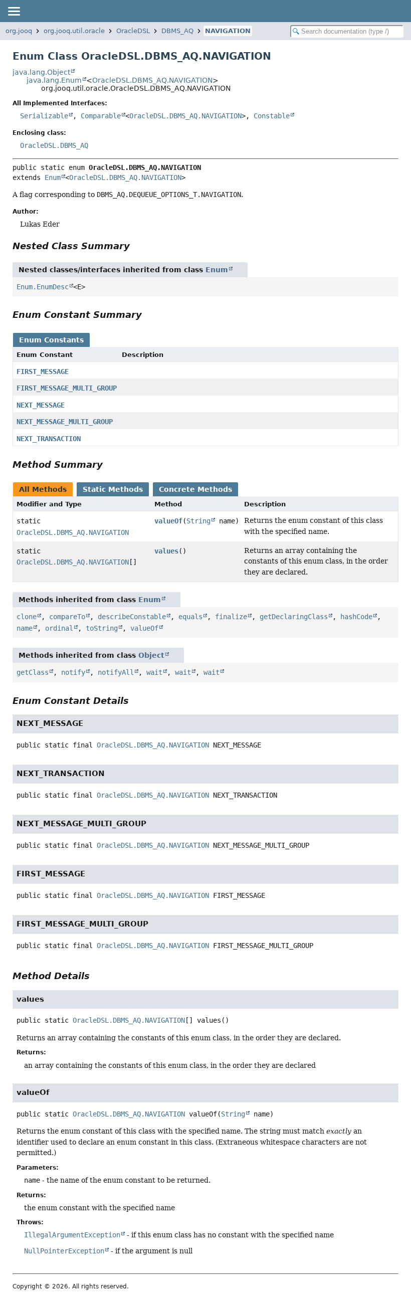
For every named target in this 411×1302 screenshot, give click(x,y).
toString (102, 628)
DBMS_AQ (177, 31)
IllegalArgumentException (72, 1235)
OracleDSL (133, 31)
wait (154, 672)
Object (151, 655)
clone (27, 617)
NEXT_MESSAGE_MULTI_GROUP (65, 422)
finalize (231, 617)
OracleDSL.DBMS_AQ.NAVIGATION (152, 80)
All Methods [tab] (43, 489)
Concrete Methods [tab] (195, 489)
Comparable (101, 116)
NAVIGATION (228, 31)
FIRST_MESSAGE (43, 371)
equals (190, 617)
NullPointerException (64, 1251)
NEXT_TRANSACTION (49, 439)
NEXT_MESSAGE (41, 405)
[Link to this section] (137, 246)
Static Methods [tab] (113, 489)
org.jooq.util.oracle (74, 31)
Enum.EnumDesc (43, 287)
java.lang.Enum (54, 80)
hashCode (356, 617)
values (166, 551)
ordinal (59, 628)
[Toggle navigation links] (13, 11)
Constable (272, 116)
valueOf (168, 521)
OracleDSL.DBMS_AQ (54, 145)
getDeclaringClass (294, 617)
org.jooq (19, 31)
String (198, 521)
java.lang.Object (41, 72)
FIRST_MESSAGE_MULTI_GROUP (67, 388)
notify (73, 672)
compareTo (67, 617)
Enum (53, 177)
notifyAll (116, 672)
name (25, 628)
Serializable (44, 116)
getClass (33, 672)
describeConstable (132, 617)
